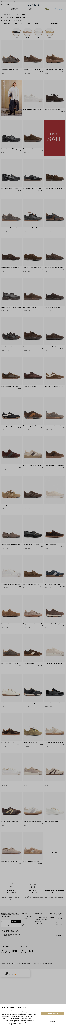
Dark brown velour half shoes (53, 109)
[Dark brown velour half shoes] (54, 94)
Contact (58, 935)
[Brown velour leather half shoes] (33, 252)
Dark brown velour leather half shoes (31, 70)
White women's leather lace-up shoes (32, 109)
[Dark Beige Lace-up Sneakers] (11, 490)
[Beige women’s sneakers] (54, 490)
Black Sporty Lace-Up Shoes (31, 703)
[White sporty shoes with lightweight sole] (54, 806)
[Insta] (2, 951)
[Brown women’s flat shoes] (33, 648)
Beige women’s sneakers (52, 505)
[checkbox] (2, 930)
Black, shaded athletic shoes (31, 228)
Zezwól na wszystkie (52, 1013)
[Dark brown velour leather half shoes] (33, 54)
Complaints (59, 926)
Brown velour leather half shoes (32, 267)
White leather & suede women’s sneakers (32, 822)
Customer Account (59, 919)
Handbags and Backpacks (14, 9)
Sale (1, 9)
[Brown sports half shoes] (33, 292)
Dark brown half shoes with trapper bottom (11, 307)
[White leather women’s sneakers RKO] (11, 569)
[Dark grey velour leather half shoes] (54, 411)
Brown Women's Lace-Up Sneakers (54, 465)
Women (3, 4)
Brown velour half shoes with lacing (55, 188)
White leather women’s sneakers (10, 782)
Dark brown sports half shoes (53, 307)
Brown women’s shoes (7, 742)
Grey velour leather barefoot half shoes (32, 624)
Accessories (39, 9)
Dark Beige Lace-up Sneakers (9, 505)
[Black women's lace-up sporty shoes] (11, 648)
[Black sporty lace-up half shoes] (33, 173)
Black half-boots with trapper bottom (9, 188)
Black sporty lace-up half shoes (32, 188)
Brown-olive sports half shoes (9, 386)
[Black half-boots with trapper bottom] (11, 173)
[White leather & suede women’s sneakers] (33, 806)
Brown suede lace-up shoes (31, 584)
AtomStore (62, 967)
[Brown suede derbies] (54, 529)
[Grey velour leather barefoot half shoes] (33, 609)
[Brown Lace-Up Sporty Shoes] (33, 490)
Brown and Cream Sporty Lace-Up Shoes (54, 624)
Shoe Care (30, 9)
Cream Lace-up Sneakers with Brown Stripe (53, 782)
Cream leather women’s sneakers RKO (54, 663)
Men (8, 4)
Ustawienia (52, 1021)
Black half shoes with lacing (9, 149)
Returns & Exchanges (59, 923)
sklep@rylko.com (29, 925)
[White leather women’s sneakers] (11, 767)
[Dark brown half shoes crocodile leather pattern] (11, 252)
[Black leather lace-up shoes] (33, 529)
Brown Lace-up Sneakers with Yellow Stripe (9, 822)
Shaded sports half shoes (8, 347)
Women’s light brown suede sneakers (9, 624)
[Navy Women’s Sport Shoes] (54, 569)
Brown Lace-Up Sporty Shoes (31, 505)
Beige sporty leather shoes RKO (32, 465)
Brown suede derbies (51, 544)
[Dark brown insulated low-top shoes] (33, 331)
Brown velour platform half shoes (54, 69)
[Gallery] (59, 20)
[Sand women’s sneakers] (33, 767)
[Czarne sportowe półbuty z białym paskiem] (11, 411)
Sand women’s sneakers (30, 782)
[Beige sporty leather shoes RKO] (33, 450)
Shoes (6, 9)
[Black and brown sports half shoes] (54, 213)
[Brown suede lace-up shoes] (33, 569)
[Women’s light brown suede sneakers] (11, 609)
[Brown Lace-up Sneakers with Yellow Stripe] (11, 806)
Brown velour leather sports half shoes (32, 149)
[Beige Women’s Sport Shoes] (33, 846)
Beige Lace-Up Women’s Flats (9, 861)
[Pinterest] (15, 951)
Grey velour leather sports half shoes (10, 70)
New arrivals (47, 9)
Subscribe (15, 922)
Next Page (55, 852)
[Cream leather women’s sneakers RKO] (54, 648)
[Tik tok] (11, 951)
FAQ (57, 933)
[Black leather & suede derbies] (54, 688)
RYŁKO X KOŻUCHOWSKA (58, 9)
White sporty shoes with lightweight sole (51, 822)
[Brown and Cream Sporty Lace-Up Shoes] (54, 609)
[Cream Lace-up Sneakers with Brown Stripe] (54, 767)
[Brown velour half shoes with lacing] (54, 173)
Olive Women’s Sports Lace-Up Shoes (32, 742)
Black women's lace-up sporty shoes (9, 663)
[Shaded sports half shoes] (11, 331)
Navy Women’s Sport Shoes (52, 584)
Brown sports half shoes (29, 307)
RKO (26, 9)
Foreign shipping (58, 929)
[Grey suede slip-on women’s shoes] (11, 529)
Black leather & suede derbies (53, 703)
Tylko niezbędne (52, 1018)
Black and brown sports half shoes (54, 228)
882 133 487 (27, 921)
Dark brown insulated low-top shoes (31, 347)
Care (51, 919)
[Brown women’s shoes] (11, 727)
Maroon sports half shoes (30, 386)
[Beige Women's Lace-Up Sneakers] (54, 727)
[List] (63, 20)
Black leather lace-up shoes (31, 544)
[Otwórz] (6, 20)
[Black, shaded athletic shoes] (33, 213)
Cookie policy (38, 926)
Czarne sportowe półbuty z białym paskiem (11, 426)
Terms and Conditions (41, 917)
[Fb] (6, 951)
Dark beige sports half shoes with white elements (54, 386)
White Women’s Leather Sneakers (10, 703)
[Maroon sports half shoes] (33, 371)
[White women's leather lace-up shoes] (33, 94)
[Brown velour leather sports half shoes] (33, 134)
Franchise (52, 917)
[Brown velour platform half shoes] (54, 54)
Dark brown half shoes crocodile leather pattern (10, 267)
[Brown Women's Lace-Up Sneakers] (54, 450)
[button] (26, 928)
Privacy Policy (7, 935)
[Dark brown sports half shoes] (54, 292)
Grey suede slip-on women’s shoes (11, 544)
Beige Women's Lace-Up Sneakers (54, 742)
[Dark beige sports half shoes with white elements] (54, 371)
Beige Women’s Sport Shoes (31, 861)
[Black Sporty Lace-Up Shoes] (33, 688)
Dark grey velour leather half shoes (54, 426)
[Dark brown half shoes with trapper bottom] (11, 292)
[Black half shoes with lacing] (11, 134)
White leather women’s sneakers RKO (10, 584)
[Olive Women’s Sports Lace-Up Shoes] (33, 727)
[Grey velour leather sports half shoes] (11, 54)
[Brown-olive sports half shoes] (11, 371)
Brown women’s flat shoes (30, 663)
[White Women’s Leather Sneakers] (11, 688)
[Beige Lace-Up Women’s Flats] (11, 846)
